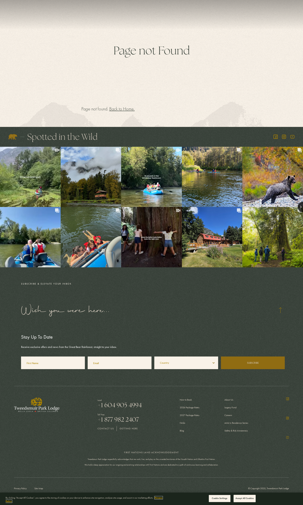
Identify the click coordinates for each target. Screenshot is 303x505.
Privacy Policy (20, 488)
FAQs (182, 422)
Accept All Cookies (244, 498)
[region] (151, 499)
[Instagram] (284, 137)
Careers (228, 415)
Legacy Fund (230, 407)
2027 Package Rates (189, 415)
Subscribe (253, 362)
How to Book (186, 399)
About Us (228, 399)
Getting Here (129, 428)
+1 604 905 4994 (119, 405)
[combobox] (181, 363)
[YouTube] (292, 137)
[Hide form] (280, 310)
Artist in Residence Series (236, 422)
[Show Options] (213, 363)
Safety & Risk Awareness (236, 430)
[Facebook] (276, 137)
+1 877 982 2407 (118, 419)
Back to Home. (122, 109)
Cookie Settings (219, 498)
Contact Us (105, 428)
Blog (182, 430)
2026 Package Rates (189, 407)
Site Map (38, 488)
